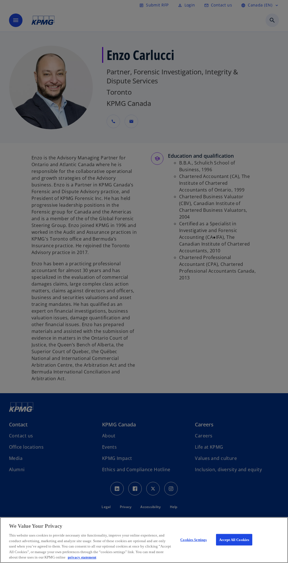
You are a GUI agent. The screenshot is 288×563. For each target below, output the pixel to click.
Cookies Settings (193, 539)
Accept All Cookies (234, 539)
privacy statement (82, 557)
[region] (144, 540)
